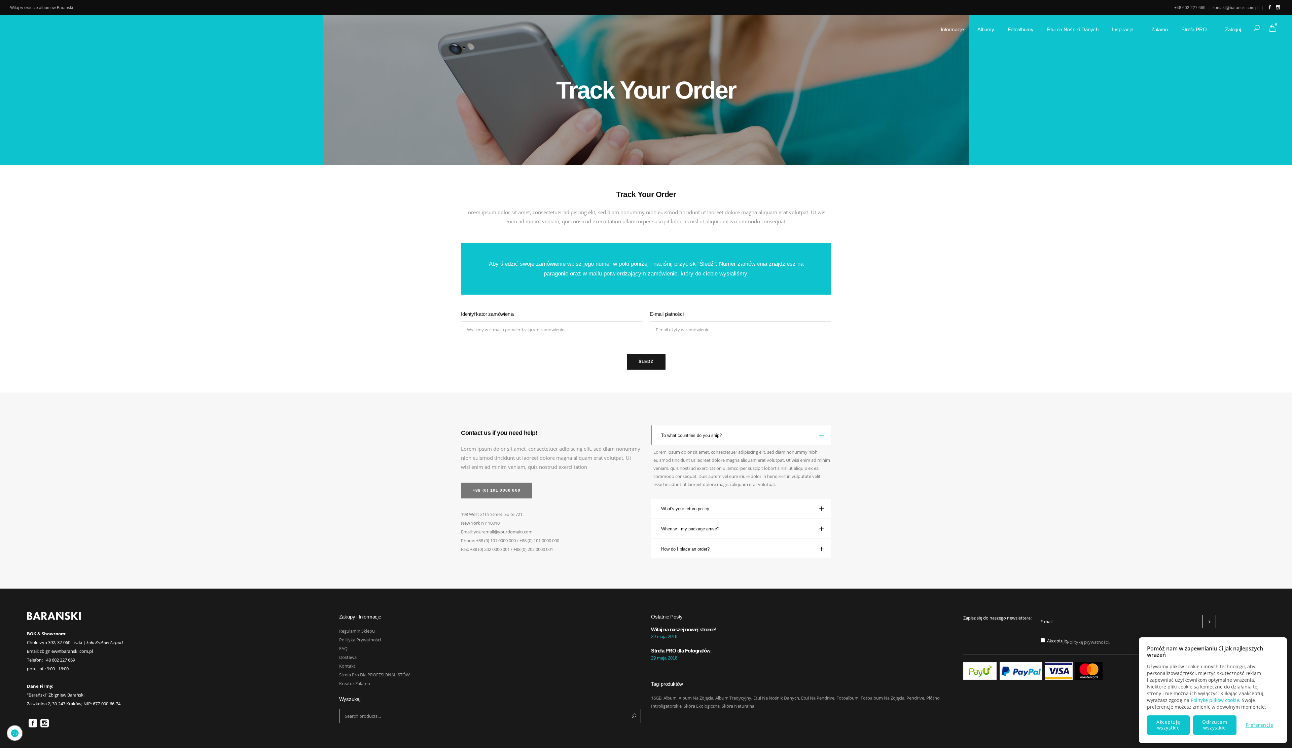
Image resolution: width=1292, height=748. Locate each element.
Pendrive (915, 698)
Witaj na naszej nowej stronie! (683, 629)
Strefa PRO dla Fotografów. (681, 650)
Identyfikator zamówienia (487, 314)
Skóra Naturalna (738, 706)
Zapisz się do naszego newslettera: (997, 618)
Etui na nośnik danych (776, 698)
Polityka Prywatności (360, 640)
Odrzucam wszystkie (1214, 725)
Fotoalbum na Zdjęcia (882, 698)
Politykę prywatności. (1088, 642)
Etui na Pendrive (817, 698)
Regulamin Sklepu (357, 631)
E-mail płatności (667, 314)
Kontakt (347, 666)
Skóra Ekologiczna (702, 706)
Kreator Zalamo (354, 683)
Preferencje (1259, 725)
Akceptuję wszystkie (1168, 725)
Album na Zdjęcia (696, 698)
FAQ (343, 648)
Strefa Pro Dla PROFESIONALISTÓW (374, 675)
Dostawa (348, 657)
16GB (656, 698)
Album (670, 698)
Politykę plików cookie (1215, 700)
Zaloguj (1233, 29)
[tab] (741, 435)
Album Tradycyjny (733, 698)
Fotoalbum (847, 698)
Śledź (646, 361)
